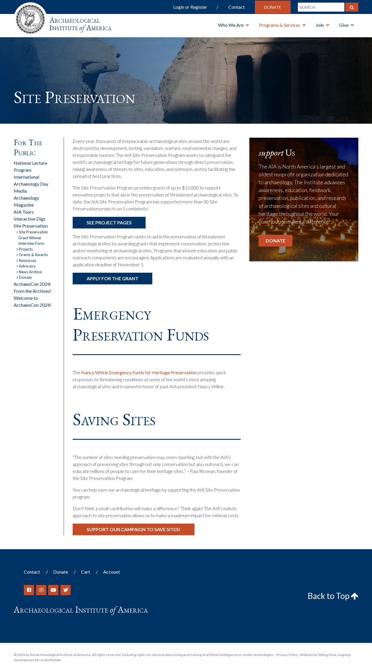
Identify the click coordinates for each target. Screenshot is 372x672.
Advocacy (27, 266)
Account (111, 572)
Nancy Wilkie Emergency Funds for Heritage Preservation (138, 372)
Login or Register (190, 7)
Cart (85, 572)
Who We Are (231, 25)
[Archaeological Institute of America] (30, 17)
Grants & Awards (33, 254)
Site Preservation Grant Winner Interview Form (33, 238)
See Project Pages (109, 222)
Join (320, 25)
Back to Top (329, 596)
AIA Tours (24, 211)
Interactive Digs (30, 218)
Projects (26, 249)
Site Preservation (31, 225)
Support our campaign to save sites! (133, 529)
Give (343, 25)
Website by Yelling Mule (318, 655)
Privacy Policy (287, 655)
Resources (27, 260)
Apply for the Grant (112, 278)
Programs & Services (279, 25)
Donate (272, 7)
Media (20, 191)
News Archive (30, 271)
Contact (236, 7)
